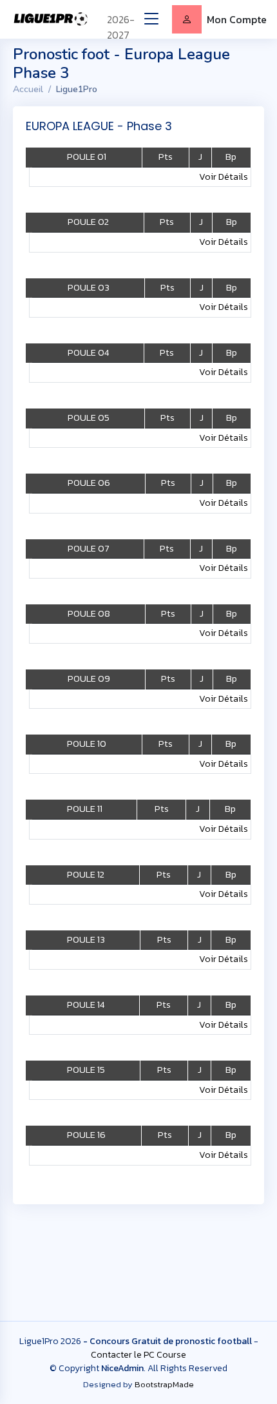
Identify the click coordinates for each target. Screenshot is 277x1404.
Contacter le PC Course (138, 1354)
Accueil (28, 89)
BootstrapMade (164, 1384)
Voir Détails (223, 176)
